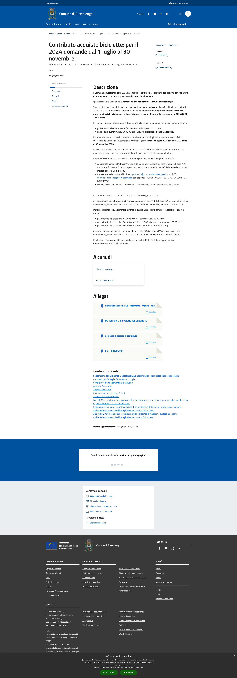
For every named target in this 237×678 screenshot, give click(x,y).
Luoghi (158, 589)
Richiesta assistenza (90, 625)
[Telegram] (166, 13)
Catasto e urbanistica (91, 581)
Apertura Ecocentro (102, 386)
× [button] (234, 655)
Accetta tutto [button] (109, 672)
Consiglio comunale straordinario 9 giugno (113, 382)
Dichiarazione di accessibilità (131, 629)
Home (51, 33)
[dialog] (118, 665)
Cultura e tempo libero (91, 573)
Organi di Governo (53, 568)
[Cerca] (188, 14)
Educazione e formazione (129, 568)
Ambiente (123, 581)
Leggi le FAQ (87, 620)
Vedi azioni (172, 45)
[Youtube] (153, 13)
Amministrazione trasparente (131, 611)
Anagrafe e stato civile (91, 568)
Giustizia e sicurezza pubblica (131, 572)
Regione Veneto (52, 3)
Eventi (158, 594)
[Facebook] (147, 13)
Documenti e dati (53, 595)
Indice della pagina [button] (59, 83)
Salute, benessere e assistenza (132, 586)
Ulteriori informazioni (164, 598)
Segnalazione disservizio (92, 616)
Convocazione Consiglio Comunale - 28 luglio (114, 379)
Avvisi (68, 33)
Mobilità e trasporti (90, 586)
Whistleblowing (125, 633)
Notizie (158, 568)
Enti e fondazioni (53, 581)
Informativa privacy (127, 616)
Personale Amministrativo (57, 590)
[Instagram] (160, 13)
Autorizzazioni (125, 590)
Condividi (160, 45)
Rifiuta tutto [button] (128, 672)
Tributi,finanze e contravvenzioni (133, 577)
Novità (60, 33)
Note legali (123, 625)
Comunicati (160, 573)
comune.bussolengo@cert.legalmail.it (114, 177)
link (142, 667)
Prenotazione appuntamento (94, 611)
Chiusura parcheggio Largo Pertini (109, 393)
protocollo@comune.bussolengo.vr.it (149, 174)
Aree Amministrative (54, 573)
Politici (49, 586)
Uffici (48, 577)
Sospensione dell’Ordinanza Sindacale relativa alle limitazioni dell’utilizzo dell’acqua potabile (136, 375)
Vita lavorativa (88, 577)
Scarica (152, 311)
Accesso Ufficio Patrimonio (106, 396)
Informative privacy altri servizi (132, 620)
